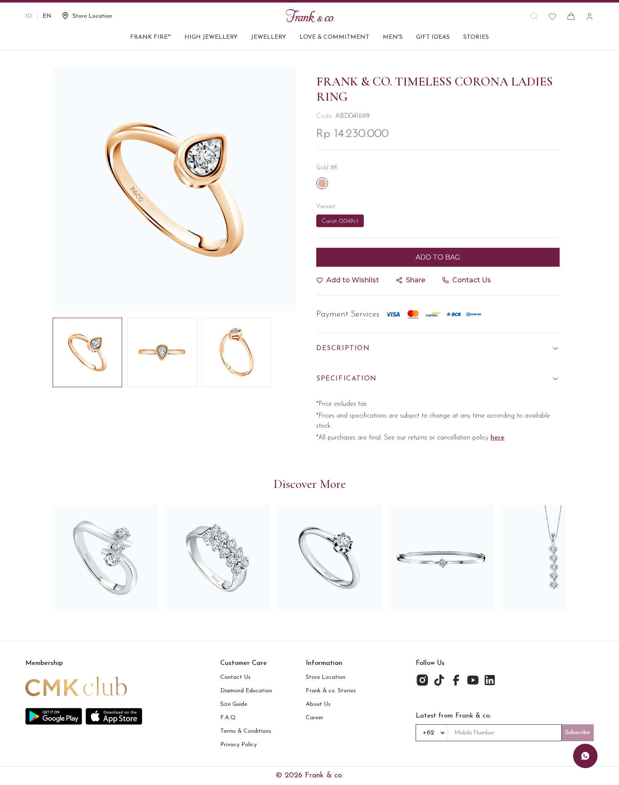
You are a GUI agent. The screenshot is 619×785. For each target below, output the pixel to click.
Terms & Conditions (245, 731)
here (497, 437)
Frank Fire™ (150, 37)
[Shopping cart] (571, 16)
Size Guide (233, 704)
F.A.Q (228, 718)
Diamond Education (246, 691)
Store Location (325, 677)
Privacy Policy (238, 745)
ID (28, 16)
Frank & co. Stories (331, 691)
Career (314, 718)
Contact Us (235, 677)
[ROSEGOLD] (322, 183)
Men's (393, 37)
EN (47, 16)
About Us (318, 704)
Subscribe (577, 732)
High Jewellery (210, 37)
